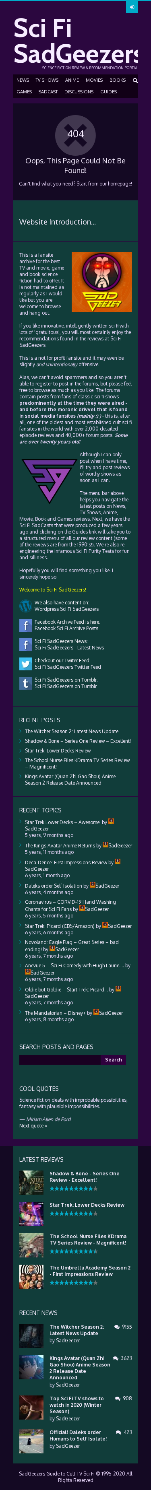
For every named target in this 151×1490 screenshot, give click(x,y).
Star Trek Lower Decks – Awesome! (63, 822)
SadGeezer (68, 1340)
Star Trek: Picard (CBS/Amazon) (60, 926)
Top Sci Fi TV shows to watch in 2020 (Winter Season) (77, 1404)
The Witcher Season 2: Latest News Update (71, 731)
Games (24, 92)
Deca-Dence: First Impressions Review (66, 862)
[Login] (132, 7)
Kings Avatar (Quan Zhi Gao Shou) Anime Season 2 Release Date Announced (70, 779)
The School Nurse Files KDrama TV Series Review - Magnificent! (88, 1239)
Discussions (78, 92)
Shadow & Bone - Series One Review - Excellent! (85, 1177)
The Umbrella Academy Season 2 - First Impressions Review (90, 1271)
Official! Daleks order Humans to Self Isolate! (78, 1435)
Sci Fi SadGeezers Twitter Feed (66, 667)
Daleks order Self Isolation (53, 886)
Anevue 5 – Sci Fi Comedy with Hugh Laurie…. (74, 965)
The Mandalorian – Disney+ (55, 1013)
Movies (94, 80)
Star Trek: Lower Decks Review (58, 751)
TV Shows (47, 80)
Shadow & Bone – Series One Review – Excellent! (78, 741)
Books (118, 80)
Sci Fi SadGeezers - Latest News (68, 648)
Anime (72, 80)
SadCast (48, 92)
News (23, 80)
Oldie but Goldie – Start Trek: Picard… (66, 990)
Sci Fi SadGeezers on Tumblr (64, 686)
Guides (108, 92)
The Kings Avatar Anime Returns (60, 846)
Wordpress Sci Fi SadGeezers (65, 609)
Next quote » (33, 1126)
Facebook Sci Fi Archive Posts (65, 628)
